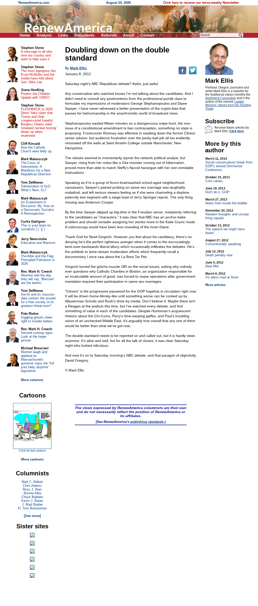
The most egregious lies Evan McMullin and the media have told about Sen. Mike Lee (38, 76)
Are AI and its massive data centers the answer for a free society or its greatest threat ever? (38, 300)
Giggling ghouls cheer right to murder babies (37, 319)
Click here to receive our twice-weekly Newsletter (201, 3)
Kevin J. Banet (32, 501)
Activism (108, 35)
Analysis (44, 35)
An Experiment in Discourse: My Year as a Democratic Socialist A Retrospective (37, 207)
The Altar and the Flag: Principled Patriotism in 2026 (38, 260)
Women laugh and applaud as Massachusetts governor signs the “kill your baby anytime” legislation (37, 361)
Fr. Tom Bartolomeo (32, 508)
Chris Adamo (32, 485)
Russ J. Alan (32, 489)
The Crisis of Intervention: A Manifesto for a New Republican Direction (36, 168)
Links (63, 35)
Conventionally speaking (223, 242)
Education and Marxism (38, 243)
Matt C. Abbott (32, 482)
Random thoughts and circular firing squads (227, 214)
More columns (32, 380)
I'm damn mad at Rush (221, 275)
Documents (84, 35)
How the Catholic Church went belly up (36, 149)
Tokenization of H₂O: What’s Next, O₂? (36, 188)
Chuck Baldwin (32, 497)
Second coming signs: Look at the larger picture (37, 336)
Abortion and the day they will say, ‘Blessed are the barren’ (37, 279)
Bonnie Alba (32, 493)
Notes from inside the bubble (226, 201)
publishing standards (147, 422)
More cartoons (32, 459)
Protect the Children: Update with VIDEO (36, 95)
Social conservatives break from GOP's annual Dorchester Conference (228, 164)
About (128, 35)
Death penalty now (218, 253)
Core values (217, 179)
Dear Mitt (214, 264)
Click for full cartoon (32, 450)
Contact (147, 35)
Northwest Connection (220, 98)
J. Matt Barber (32, 504)
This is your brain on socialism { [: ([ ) (36, 227)
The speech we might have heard (225, 229)
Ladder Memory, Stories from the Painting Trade (228, 105)
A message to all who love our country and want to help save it (36, 55)
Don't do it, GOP (217, 190)
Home (25, 35)
